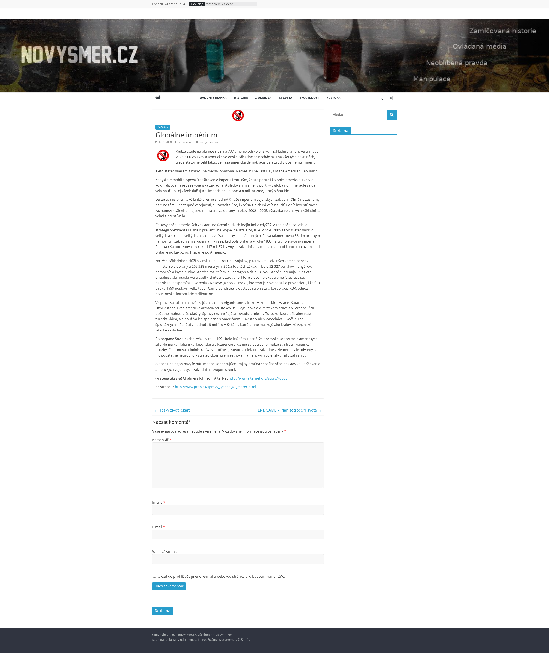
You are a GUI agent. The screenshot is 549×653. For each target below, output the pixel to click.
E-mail (158, 527)
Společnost (309, 98)
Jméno (158, 502)
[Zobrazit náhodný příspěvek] (391, 98)
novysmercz (185, 142)
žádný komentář (209, 142)
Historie (241, 98)
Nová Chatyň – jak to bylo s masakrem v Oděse (225, 6)
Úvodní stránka (213, 98)
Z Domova (263, 98)
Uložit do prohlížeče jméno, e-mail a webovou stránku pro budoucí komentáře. (221, 576)
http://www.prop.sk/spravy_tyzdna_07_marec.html (215, 386)
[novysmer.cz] (274, 21)
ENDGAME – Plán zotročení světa (290, 410)
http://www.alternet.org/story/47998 (258, 378)
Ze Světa (285, 98)
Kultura (333, 98)
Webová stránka (165, 551)
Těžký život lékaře (172, 410)
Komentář (161, 439)
